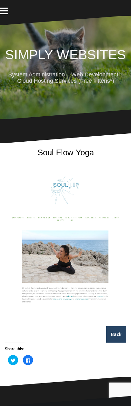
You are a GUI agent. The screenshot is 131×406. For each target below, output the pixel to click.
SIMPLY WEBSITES (65, 54)
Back (116, 334)
